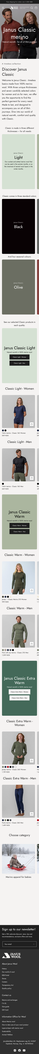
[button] (31, 7)
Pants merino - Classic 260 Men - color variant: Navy (3, 820)
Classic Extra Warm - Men (19, 698)
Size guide (5, 1006)
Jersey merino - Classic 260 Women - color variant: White (15, 767)
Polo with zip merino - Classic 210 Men (15, 652)
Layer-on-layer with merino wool (12, 1028)
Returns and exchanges (9, 1000)
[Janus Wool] (19, 7)
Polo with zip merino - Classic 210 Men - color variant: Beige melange (5, 650)
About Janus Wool (9, 963)
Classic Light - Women (19, 357)
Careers (4, 982)
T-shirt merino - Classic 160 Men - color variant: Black (3, 484)
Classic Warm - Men (20, 532)
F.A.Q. (4, 1003)
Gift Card (5, 1010)
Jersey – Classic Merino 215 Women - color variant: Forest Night (3, 597)
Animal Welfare (7, 1035)
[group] (19, 2)
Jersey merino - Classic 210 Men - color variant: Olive (38, 650)
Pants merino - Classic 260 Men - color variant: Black (8, 820)
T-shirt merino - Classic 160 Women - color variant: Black (5, 430)
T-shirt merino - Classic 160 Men (12, 486)
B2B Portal (5, 975)
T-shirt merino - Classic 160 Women (14, 433)
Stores (4, 978)
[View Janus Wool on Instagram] (14, 1050)
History (4, 968)
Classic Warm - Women (19, 526)
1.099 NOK (6, 655)
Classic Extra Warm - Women (19, 692)
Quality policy (6, 988)
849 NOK (5, 435)
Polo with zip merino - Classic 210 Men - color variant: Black (13, 650)
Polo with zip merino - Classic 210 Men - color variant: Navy (8, 650)
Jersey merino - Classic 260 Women (14, 769)
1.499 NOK (6, 825)
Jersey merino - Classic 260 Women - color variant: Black (10, 767)
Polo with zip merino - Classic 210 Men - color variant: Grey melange (10, 650)
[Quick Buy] (32, 424)
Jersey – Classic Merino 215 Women (14, 599)
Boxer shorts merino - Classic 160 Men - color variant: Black (38, 484)
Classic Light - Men (19, 363)
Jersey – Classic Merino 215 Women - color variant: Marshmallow (10, 597)
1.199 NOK (6, 772)
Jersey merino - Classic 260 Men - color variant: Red (38, 820)
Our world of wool (8, 972)
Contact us (6, 995)
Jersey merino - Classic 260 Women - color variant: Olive (3, 767)
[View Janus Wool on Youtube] (24, 1050)
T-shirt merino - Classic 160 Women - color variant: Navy (3, 430)
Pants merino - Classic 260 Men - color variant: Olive (5, 820)
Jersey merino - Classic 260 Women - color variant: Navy (5, 767)
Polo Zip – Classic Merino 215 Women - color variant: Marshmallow (38, 597)
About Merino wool (8, 1021)
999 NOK (5, 602)
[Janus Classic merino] (19, 31)
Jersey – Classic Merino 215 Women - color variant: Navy (5, 597)
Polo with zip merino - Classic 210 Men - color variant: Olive (3, 650)
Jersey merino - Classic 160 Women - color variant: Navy (38, 430)
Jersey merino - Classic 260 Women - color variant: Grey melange (13, 767)
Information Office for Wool (14, 1016)
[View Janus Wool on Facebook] (19, 1050)
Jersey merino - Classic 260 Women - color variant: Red (8, 767)
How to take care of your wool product (15, 1025)
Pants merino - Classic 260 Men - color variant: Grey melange (10, 820)
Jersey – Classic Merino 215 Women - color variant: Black (8, 597)
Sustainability (6, 1031)
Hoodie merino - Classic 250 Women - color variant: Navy (38, 767)
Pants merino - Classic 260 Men (12, 823)
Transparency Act (7, 985)
